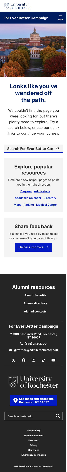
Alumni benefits (35, 295)
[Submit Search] (58, 416)
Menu (60, 19)
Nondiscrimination (33, 435)
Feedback (33, 440)
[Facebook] (23, 360)
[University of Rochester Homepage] (17, 6)
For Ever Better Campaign (26, 18)
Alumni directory (35, 303)
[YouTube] (53, 360)
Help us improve (31, 247)
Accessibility (33, 430)
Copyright (33, 450)
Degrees (26, 191)
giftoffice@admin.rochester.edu (35, 350)
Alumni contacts (35, 311)
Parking (29, 205)
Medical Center (46, 205)
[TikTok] (43, 360)
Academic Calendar (28, 198)
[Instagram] (33, 360)
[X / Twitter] (13, 360)
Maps (17, 205)
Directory (49, 198)
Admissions (42, 191)
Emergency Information (33, 454)
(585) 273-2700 (36, 344)
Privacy (34, 445)
